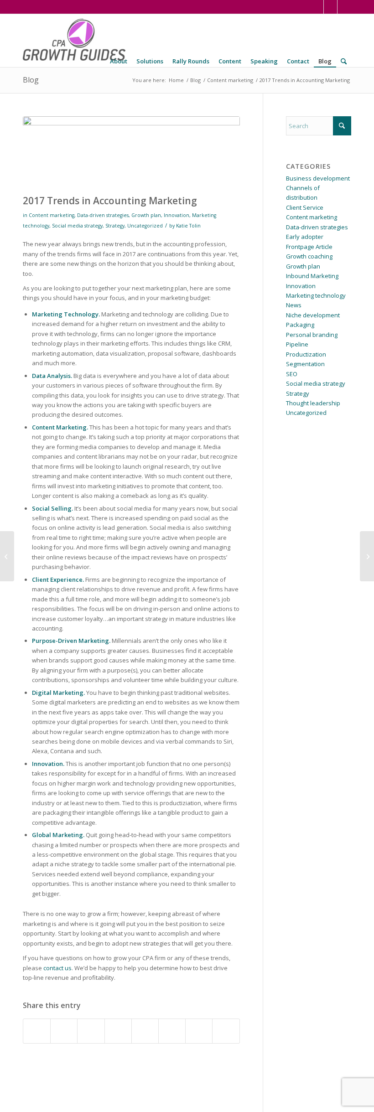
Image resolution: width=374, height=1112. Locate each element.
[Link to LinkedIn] (316, 7)
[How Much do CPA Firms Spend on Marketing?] (7, 556)
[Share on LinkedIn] (118, 1031)
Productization (306, 354)
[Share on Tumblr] (145, 1031)
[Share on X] (64, 1031)
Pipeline (297, 344)
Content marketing (51, 215)
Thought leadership (313, 403)
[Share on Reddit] (199, 1031)
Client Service (304, 207)
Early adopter (304, 237)
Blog (31, 80)
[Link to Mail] (344, 7)
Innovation (176, 215)
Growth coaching (309, 256)
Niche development (313, 315)
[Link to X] (330, 7)
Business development (318, 178)
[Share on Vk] (172, 1031)
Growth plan (146, 215)
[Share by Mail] (226, 1031)
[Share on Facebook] (36, 1031)
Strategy (115, 225)
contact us (57, 968)
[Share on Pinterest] (91, 1031)
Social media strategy (77, 225)
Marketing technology (316, 295)
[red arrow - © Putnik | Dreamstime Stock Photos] (131, 153)
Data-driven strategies (103, 215)
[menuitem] (118, 61)
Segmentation (305, 364)
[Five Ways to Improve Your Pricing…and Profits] (367, 556)
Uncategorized (145, 225)
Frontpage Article (309, 247)
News (293, 305)
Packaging (300, 325)
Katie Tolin (188, 225)
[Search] (343, 61)
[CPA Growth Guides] (74, 40)
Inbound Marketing (312, 276)
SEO (291, 374)
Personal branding (312, 335)
